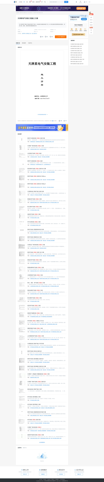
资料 (24, 1)
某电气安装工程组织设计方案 (34, 237)
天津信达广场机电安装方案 (36, 244)
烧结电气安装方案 (33, 214)
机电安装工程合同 (42, 149)
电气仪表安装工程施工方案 (35, 225)
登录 (86, 1)
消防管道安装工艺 (39, 164)
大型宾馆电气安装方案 (35, 275)
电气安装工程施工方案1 (34, 210)
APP (42, 1)
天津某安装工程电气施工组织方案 (35, 191)
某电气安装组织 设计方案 (35, 252)
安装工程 (39, 156)
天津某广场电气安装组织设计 (36, 381)
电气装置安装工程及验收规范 (46, 316)
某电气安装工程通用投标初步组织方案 (36, 412)
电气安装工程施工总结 (45, 286)
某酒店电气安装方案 (34, 199)
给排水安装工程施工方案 (35, 438)
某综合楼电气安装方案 (35, 290)
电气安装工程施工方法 (54, 202)
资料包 (91, 19)
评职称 (91, 22)
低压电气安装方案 (33, 305)
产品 (45, 1)
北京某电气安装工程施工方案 (76, 50)
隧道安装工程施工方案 (49, 141)
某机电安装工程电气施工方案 (34, 389)
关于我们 (40, 479)
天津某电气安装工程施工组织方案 (77, 44)
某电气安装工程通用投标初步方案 (35, 229)
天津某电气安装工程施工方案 (38, 12)
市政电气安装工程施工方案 (45, 331)
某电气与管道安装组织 (35, 161)
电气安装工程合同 (50, 187)
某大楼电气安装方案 (34, 298)
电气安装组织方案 (33, 419)
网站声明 (48, 479)
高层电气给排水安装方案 (35, 435)
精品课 (91, 24)
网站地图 (57, 479)
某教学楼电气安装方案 (35, 328)
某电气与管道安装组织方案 (36, 138)
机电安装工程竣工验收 (51, 430)
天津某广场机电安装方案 (35, 145)
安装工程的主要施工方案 (50, 407)
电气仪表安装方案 (33, 222)
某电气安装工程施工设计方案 (76, 61)
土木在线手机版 (62, 479)
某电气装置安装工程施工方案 (76, 46)
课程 (30, 1)
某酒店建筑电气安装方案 (35, 267)
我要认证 (79, 474)
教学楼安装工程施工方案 (35, 331)
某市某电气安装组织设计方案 (36, 168)
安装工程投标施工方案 (34, 232)
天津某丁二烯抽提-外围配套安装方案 (38, 374)
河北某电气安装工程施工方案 (76, 48)
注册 (89, 1)
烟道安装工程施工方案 (40, 141)
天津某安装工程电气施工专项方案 (35, 343)
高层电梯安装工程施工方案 (45, 438)
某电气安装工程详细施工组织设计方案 (36, 366)
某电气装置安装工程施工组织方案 (77, 63)
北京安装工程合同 (33, 156)
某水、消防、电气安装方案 (36, 282)
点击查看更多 (42, 442)
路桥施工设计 (25, 12)
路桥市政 (21, 12)
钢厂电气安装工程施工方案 (56, 438)
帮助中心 (53, 479)
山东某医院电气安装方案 (35, 336)
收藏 (61, 120)
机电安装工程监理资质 (42, 430)
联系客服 (61, 474)
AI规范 (33, 1)
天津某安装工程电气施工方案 (76, 57)
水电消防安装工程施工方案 (35, 286)
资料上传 (25, 474)
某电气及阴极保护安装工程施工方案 (77, 59)
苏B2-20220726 (59, 480)
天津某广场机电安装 (34, 427)
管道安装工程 (32, 141)
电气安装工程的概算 (45, 156)
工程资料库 (18, 12)
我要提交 (43, 474)
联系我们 (44, 479)
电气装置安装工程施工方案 (35, 316)
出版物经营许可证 (65, 480)
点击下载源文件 (61, 36)
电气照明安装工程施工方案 (56, 331)
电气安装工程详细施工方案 (33, 396)
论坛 (27, 1)
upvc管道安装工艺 (47, 164)
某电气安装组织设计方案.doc (36, 176)
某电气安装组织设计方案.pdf (36, 183)
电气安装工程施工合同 (54, 286)
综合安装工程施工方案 (34, 293)
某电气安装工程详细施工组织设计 (35, 358)
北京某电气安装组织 (34, 153)
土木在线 (20, 1)
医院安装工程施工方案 (34, 339)
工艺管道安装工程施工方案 (52, 324)
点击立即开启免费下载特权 (78, 34)
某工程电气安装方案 (34, 206)
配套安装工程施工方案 (34, 377)
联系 (52, 120)
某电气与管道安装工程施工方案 (76, 52)
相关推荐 (20, 134)
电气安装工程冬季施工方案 (33, 404)
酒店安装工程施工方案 (34, 202)
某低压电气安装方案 (34, 260)
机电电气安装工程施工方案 (44, 202)
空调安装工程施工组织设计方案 (36, 172)
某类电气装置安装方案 (35, 313)
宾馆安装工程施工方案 (34, 278)
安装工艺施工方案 (42, 324)
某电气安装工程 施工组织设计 (34, 351)
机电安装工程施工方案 (34, 149)
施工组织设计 (30, 12)
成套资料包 (38, 1)
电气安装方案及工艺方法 (35, 320)
